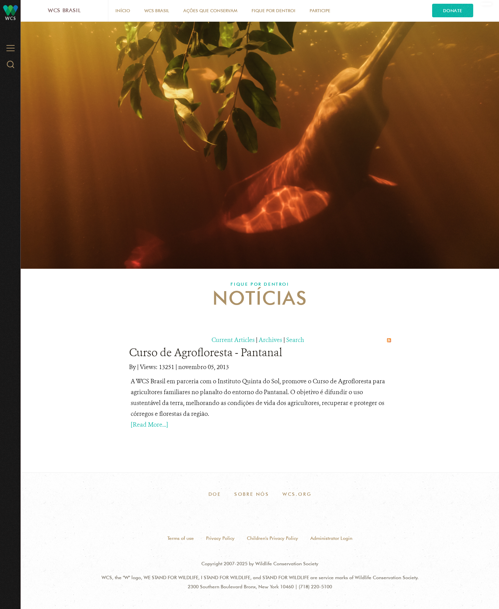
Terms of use (180, 538)
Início (122, 10)
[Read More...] (149, 425)
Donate (452, 10)
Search (295, 340)
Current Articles (233, 340)
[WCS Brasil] (10, 10)
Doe (214, 494)
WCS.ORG (297, 494)
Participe (320, 10)
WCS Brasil (64, 10)
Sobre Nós (251, 494)
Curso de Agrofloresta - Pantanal (205, 352)
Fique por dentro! (273, 10)
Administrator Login (331, 538)
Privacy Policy (220, 538)
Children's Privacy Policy (272, 538)
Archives (270, 340)
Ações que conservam (210, 10)
